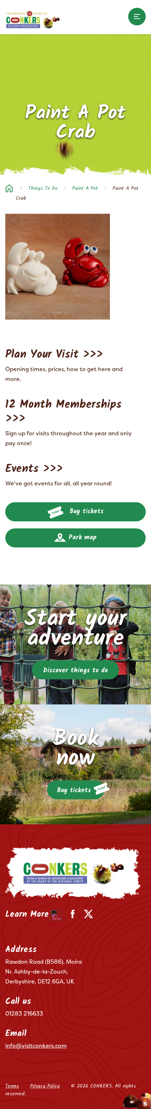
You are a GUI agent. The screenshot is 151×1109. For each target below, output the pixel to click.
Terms (12, 1086)
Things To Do (43, 188)
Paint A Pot (85, 188)
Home (9, 188)
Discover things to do (75, 671)
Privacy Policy (45, 1086)
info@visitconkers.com (36, 1045)
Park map (81, 538)
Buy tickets (85, 512)
